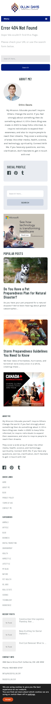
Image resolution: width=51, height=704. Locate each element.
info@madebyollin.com (11, 673)
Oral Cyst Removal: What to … (32, 643)
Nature (5, 574)
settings (31, 694)
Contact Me (7, 508)
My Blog (5, 569)
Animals (5, 522)
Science (5, 595)
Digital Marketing (9, 543)
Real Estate (7, 589)
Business (6, 538)
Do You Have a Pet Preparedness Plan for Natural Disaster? (25, 293)
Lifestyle (6, 563)
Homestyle (6, 558)
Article (5, 527)
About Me (6, 487)
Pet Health (6, 579)
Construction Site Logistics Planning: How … (31, 620)
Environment (7, 548)
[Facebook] (9, 173)
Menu (6, 18)
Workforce (6, 605)
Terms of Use (7, 503)
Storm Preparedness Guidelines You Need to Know (26, 353)
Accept (7, 699)
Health (5, 553)
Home (4, 482)
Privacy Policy (8, 497)
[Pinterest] (16, 173)
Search (25, 67)
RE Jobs (5, 584)
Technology (7, 600)
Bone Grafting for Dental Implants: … (30, 632)
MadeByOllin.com (9, 679)
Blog (4, 492)
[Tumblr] (23, 173)
